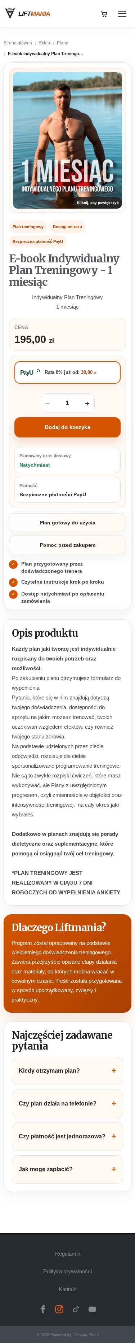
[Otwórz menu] (122, 13)
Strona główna (18, 42)
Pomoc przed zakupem (67, 545)
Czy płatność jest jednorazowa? (67, 1136)
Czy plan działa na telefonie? (67, 1103)
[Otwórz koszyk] (104, 13)
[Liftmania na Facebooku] (42, 1309)
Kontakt (68, 1289)
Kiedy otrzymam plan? (67, 1070)
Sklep (44, 42)
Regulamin (67, 1254)
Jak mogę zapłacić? (67, 1169)
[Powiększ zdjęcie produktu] (67, 140)
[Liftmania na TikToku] (76, 1309)
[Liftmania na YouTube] (92, 1309)
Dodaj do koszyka (67, 427)
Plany (62, 42)
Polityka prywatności (67, 1271)
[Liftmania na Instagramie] (59, 1309)
